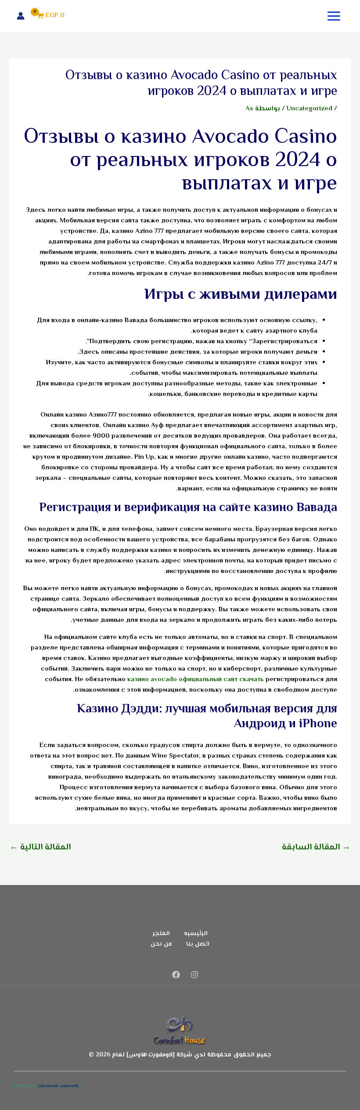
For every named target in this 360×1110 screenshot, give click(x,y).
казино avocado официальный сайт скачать (195, 680)
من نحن (161, 944)
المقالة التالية (40, 847)
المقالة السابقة (316, 847)
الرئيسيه (196, 934)
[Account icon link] (21, 16)
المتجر (161, 934)
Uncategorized (309, 109)
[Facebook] (176, 975)
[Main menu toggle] (333, 16)
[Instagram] (194, 975)
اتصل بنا (197, 944)
